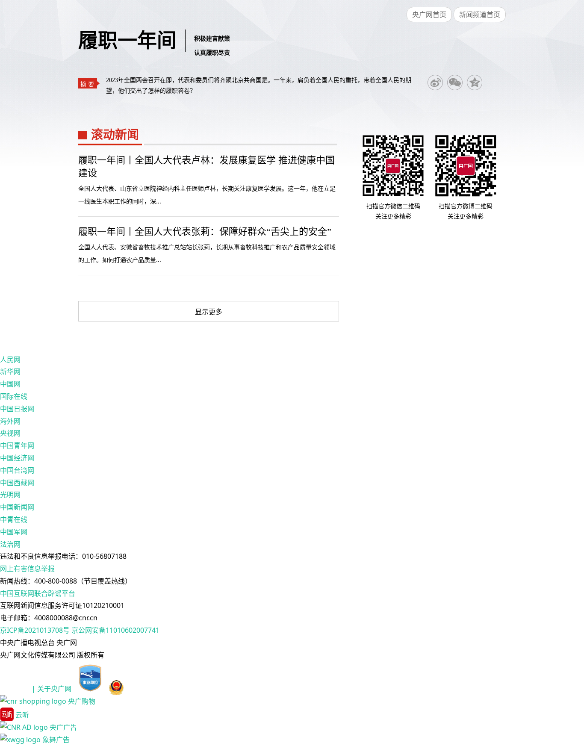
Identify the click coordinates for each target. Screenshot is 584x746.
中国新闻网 (17, 507)
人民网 (10, 359)
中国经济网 (17, 458)
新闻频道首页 (479, 14)
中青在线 (13, 519)
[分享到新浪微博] (435, 82)
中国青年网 (17, 445)
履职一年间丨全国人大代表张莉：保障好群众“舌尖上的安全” (204, 231)
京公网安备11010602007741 (115, 630)
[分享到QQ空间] (474, 82)
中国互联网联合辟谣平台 (37, 593)
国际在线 (13, 396)
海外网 (10, 421)
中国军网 (13, 532)
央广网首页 (429, 14)
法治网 (10, 544)
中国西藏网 (17, 482)
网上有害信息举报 (27, 568)
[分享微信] (455, 82)
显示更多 (208, 311)
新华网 (10, 371)
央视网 (10, 433)
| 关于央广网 (51, 689)
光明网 (10, 494)
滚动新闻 (115, 135)
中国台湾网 (17, 470)
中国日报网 (17, 408)
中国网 (10, 384)
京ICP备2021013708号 (35, 630)
